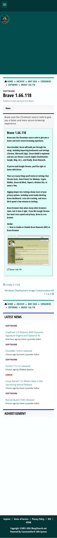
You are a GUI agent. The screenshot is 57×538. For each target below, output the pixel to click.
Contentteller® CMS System (34, 531)
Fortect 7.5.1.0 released (17, 366)
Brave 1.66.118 (17, 95)
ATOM (28, 522)
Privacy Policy (38, 518)
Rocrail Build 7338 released (19, 399)
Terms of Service (21, 518)
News (8, 108)
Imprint (6, 518)
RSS (49, 518)
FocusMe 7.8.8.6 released (18, 350)
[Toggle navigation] (4, 4)
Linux (8, 374)
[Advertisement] (28, 41)
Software (9, 91)
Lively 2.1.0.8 (13, 284)
